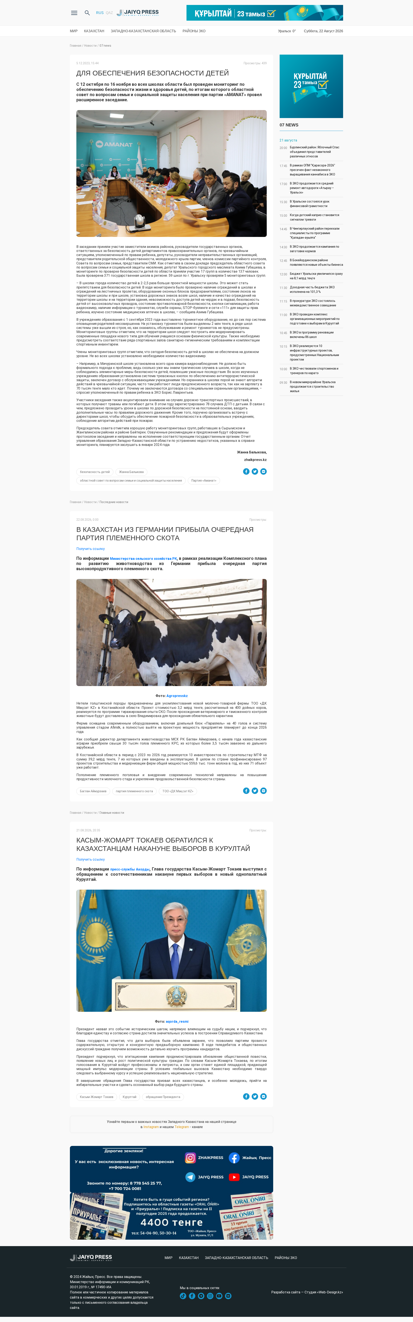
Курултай (129, 1097)
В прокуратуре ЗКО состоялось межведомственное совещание (308, 303)
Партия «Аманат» (203, 480)
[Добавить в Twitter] (254, 471)
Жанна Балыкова (131, 472)
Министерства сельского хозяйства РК (143, 559)
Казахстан (94, 31)
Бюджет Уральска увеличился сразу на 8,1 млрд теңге (311, 276)
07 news (105, 45)
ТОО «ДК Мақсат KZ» (177, 791)
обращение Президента (163, 1097)
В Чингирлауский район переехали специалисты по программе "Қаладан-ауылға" (309, 233)
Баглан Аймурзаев (93, 791)
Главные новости (112, 812)
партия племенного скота (134, 791)
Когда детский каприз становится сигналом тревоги (309, 217)
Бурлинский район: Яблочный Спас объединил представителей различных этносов (309, 152)
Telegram (181, 1127)
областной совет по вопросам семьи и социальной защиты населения (131, 480)
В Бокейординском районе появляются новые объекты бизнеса (311, 262)
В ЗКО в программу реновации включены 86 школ (307, 335)
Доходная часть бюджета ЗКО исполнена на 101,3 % (307, 289)
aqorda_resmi (177, 1022)
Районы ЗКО (194, 31)
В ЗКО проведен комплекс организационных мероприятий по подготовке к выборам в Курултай (310, 319)
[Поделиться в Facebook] (246, 471)
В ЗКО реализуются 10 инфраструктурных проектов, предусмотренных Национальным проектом (309, 352)
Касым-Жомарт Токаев (96, 1097)
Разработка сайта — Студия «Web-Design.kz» (307, 1292)
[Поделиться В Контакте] (263, 471)
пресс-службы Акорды (129, 869)
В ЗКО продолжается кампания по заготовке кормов (309, 249)
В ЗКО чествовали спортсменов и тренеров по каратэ (309, 371)
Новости (90, 45)
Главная (75, 45)
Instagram (151, 1127)
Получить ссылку (90, 549)
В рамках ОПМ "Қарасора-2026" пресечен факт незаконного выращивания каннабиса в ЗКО (307, 170)
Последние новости (114, 502)
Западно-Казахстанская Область (143, 31)
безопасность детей (95, 472)
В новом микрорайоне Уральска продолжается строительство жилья (308, 386)
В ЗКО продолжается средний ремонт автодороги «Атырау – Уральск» (307, 188)
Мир (74, 31)
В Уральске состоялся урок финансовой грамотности (304, 204)
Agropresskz (177, 696)
